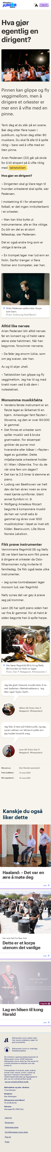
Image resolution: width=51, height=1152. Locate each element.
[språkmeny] (36, 5)
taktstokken (18, 167)
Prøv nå (8, 1137)
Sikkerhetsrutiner (12, 1127)
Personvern (9, 1122)
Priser (7, 1142)
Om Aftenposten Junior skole (16, 1132)
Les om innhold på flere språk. (17, 1082)
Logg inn (8, 1118)
